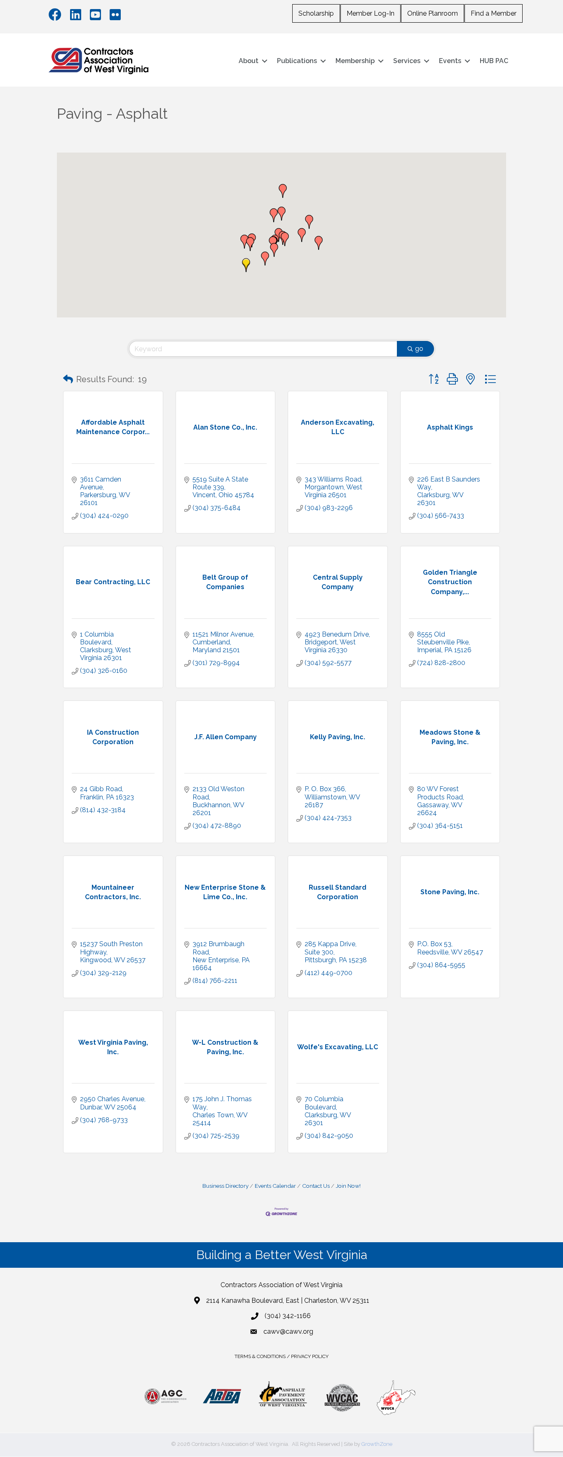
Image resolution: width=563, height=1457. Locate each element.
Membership (355, 61)
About (248, 61)
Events (450, 61)
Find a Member (493, 13)
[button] (244, 242)
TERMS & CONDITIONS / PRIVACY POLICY (281, 1356)
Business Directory (225, 1185)
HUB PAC (494, 61)
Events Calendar (275, 1185)
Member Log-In (370, 13)
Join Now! (348, 1185)
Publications (297, 61)
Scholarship (316, 13)
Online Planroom (432, 13)
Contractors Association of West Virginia (281, 1285)
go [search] (419, 348)
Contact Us (316, 1185)
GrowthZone (376, 1444)
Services (406, 61)
